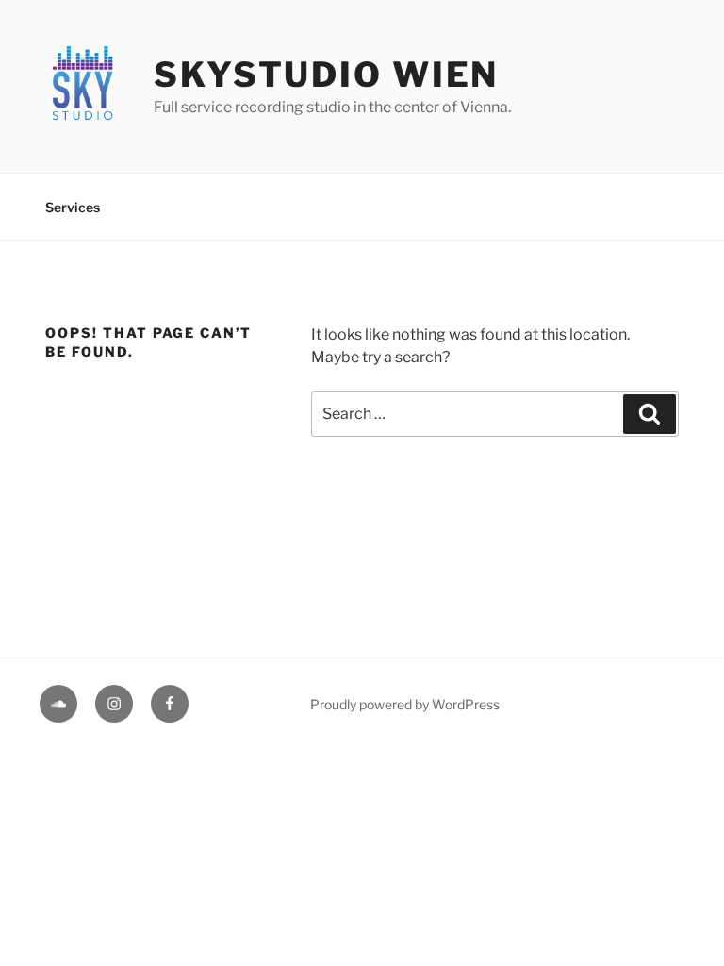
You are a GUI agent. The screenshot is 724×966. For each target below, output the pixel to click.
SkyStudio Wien (326, 74)
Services (72, 207)
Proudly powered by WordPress (405, 704)
